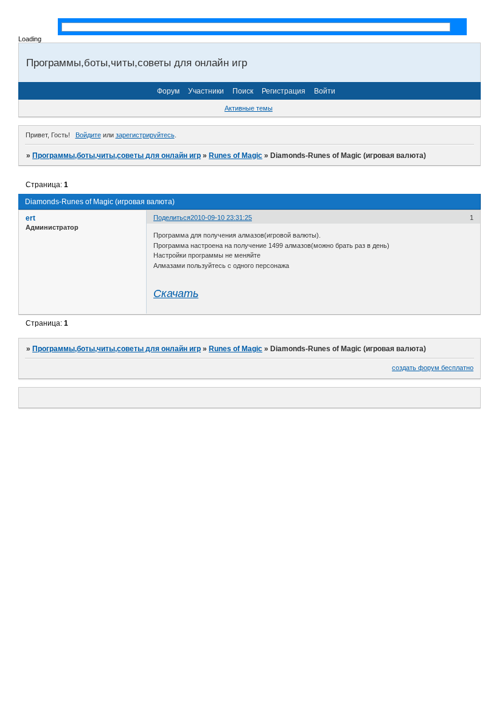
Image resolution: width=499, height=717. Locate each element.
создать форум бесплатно (432, 367)
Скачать (175, 293)
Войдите (88, 135)
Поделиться (171, 217)
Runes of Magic (235, 155)
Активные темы (249, 108)
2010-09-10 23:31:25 (221, 217)
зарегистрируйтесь (145, 135)
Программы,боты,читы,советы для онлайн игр (116, 155)
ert (30, 218)
